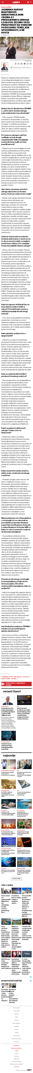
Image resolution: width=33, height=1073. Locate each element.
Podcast (16, 1029)
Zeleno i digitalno (16, 1023)
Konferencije (16, 1041)
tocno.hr (16, 1066)
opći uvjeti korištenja (16, 1061)
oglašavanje (16, 1058)
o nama (16, 1053)
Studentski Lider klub (16, 1038)
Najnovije (9, 755)
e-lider (16, 1050)
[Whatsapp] (28, 64)
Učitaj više (17, 878)
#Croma (13, 678)
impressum (16, 1056)
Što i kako (16, 1020)
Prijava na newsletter (16, 1048)
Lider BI (16, 1032)
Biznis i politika (16, 1007)
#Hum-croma (5, 678)
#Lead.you (26, 677)
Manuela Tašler (4, 71)
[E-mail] (25, 64)
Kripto (16, 1017)
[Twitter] (19, 64)
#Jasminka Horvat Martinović (11, 677)
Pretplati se (16, 1045)
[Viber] (31, 64)
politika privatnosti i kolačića (16, 1064)
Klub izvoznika (16, 1035)
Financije (16, 1014)
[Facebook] (16, 64)
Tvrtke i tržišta (16, 1011)
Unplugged (16, 1026)
